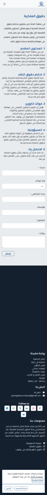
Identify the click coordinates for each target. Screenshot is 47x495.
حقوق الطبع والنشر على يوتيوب (29, 449)
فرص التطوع (39, 365)
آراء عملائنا (32, 381)
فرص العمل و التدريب (36, 375)
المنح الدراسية (39, 359)
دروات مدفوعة (38, 371)
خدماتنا (42, 381)
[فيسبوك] (40, 408)
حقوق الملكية (35, 446)
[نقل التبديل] (4, 4)
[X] (20, 408)
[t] (7, 408)
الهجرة (42, 378)
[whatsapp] (13, 408)
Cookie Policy (37, 480)
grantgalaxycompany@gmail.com (26, 395)
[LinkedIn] (26, 408)
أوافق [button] (8, 488)
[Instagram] (33, 408)
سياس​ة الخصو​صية (33, 443)
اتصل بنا (37, 392)
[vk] (23, 414)
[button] (8, 253)
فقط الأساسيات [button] (21, 488)
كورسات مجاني (38, 368)
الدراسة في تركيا (38, 362)
